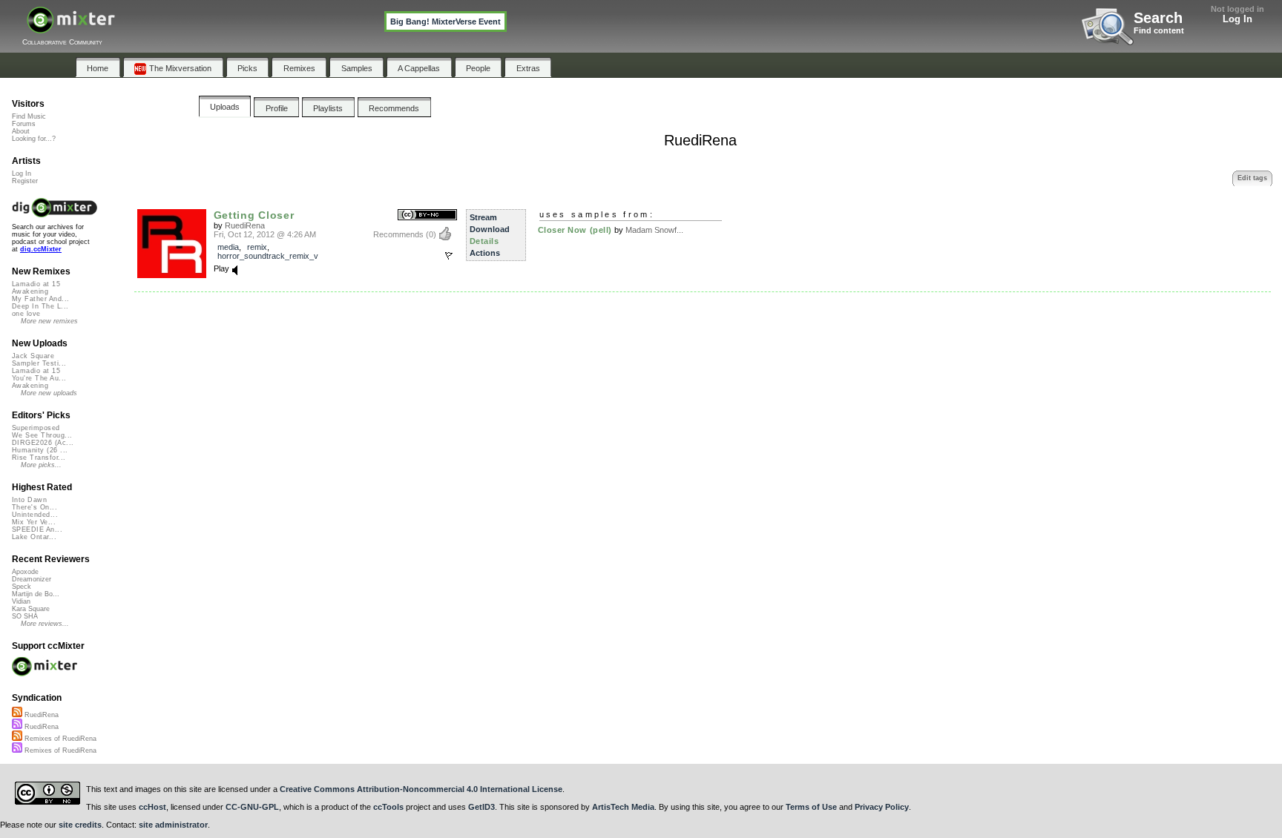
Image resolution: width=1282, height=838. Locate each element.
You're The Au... (39, 378)
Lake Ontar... (34, 537)
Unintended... (35, 514)
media (228, 247)
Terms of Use (811, 806)
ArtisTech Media (623, 806)
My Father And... (40, 299)
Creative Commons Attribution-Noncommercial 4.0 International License (421, 789)
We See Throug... (42, 435)
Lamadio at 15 (36, 284)
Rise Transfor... (38, 457)
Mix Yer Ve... (34, 522)
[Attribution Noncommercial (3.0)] (427, 215)
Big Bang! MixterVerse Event (445, 21)
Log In (1237, 18)
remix (257, 247)
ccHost (152, 806)
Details (484, 241)
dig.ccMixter (41, 249)
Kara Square (31, 609)
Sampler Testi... (39, 363)
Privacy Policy (882, 806)
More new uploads (49, 393)
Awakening (30, 291)
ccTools (388, 806)
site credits (80, 824)
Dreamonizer (31, 579)
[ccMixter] (70, 28)
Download (490, 229)
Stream (483, 217)
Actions (485, 252)
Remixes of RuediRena (59, 738)
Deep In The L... (40, 306)
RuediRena (245, 225)
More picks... (41, 465)
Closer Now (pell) (575, 229)
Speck (21, 586)
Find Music (29, 116)
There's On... (34, 507)
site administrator (173, 824)
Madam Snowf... (654, 229)
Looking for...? (34, 138)
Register (25, 181)
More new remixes (49, 321)
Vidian (21, 601)
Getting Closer (254, 215)
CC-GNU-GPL (252, 806)
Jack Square (33, 356)
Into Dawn (29, 500)
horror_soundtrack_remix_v (267, 255)
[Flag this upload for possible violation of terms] (448, 255)
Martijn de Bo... (35, 594)
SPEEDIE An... (37, 529)
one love (26, 313)
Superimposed (36, 428)
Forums (24, 124)
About (21, 131)
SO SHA (25, 616)
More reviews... (45, 623)
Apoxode (25, 571)
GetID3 (481, 806)
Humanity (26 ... (40, 450)
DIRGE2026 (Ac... (42, 442)
